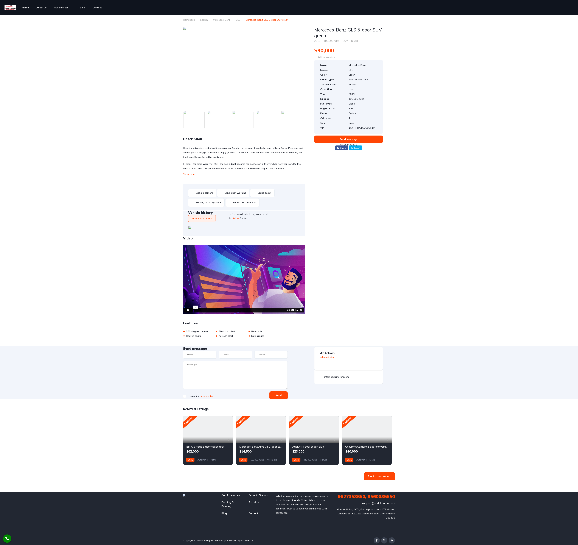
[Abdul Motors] (10, 7)
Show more (189, 174)
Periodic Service (258, 495)
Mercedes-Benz (221, 19)
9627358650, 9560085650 (366, 496)
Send (278, 395)
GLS (238, 19)
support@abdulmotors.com (378, 503)
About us (41, 7)
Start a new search (379, 476)
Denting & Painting (227, 504)
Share (343, 148)
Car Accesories (230, 495)
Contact (97, 7)
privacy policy (206, 396)
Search (204, 19)
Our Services (61, 7)
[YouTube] (392, 540)
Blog (82, 7)
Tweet (357, 148)
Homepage (189, 19)
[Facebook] (377, 540)
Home (25, 7)
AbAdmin (327, 353)
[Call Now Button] (7, 538)
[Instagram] (384, 540)
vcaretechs (247, 540)
